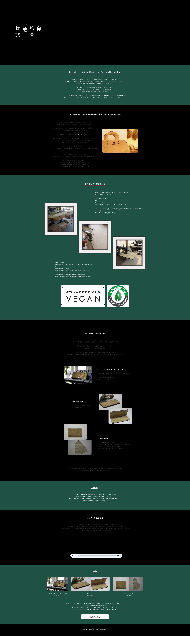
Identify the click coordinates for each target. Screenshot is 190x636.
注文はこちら (95, 617)
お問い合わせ (95, 628)
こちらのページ (78, 134)
